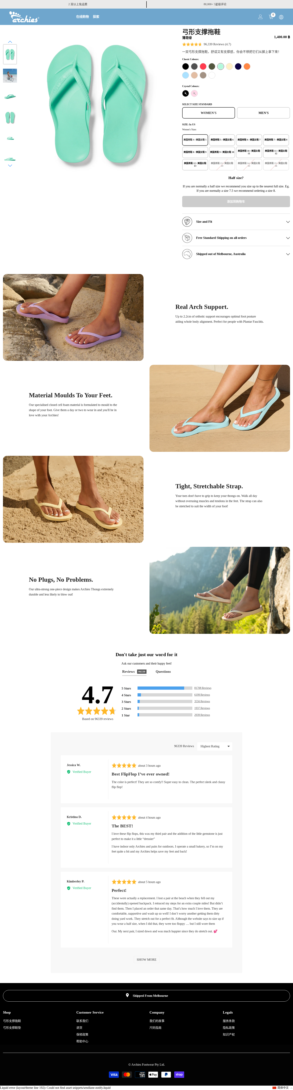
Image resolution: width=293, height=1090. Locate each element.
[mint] (220, 66)
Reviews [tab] (133, 672)
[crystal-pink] (194, 93)
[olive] (212, 66)
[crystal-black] (185, 93)
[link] (73, 317)
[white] (212, 75)
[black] (185, 66)
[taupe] (203, 75)
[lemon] (229, 66)
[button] (10, 42)
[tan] (194, 75)
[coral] (203, 66)
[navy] (238, 66)
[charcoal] (194, 66)
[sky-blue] (185, 75)
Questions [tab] (163, 672)
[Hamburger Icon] (281, 17)
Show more (146, 959)
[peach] (247, 66)
